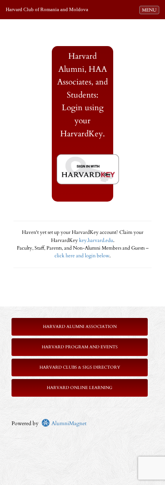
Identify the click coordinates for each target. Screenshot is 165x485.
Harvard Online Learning (79, 388)
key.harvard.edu (96, 240)
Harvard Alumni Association (80, 326)
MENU (150, 10)
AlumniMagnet (68, 423)
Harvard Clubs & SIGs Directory (80, 367)
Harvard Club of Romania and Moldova (47, 9)
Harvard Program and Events (80, 347)
